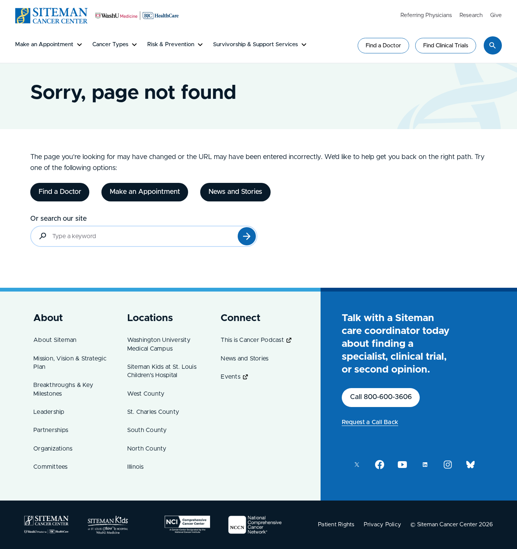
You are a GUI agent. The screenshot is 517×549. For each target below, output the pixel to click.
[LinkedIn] (425, 464)
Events (230, 377)
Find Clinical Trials (445, 45)
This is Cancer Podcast (252, 340)
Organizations (52, 449)
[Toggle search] (493, 45)
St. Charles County (153, 412)
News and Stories (244, 359)
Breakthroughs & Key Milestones (63, 389)
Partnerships (50, 430)
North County (147, 449)
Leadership (49, 412)
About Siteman (54, 340)
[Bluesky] (470, 464)
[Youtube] (402, 464)
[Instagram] (448, 464)
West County (146, 394)
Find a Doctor (383, 45)
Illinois (135, 467)
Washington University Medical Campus (158, 344)
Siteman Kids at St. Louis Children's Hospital (161, 371)
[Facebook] (380, 464)
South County (147, 430)
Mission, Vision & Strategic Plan (69, 363)
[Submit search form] (247, 236)
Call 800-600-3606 (381, 397)
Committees (50, 467)
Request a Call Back (370, 422)
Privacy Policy (383, 524)
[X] (357, 464)
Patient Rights (336, 524)
